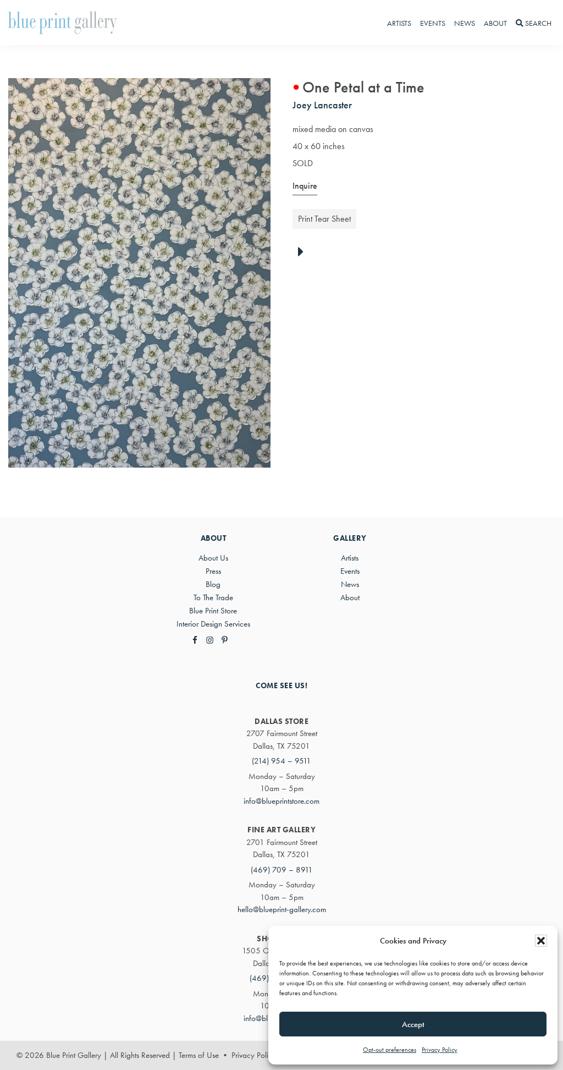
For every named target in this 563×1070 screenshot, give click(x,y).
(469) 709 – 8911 (282, 869)
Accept (413, 1024)
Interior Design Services (213, 623)
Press (213, 571)
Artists (349, 557)
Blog (213, 584)
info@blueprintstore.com (281, 800)
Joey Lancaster (322, 104)
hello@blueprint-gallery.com (282, 909)
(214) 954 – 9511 (281, 760)
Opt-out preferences (389, 1049)
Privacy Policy (439, 1049)
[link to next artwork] (304, 252)
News (350, 584)
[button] (541, 940)
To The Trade (213, 597)
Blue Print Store (213, 610)
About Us (213, 557)
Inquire (304, 185)
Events (350, 571)
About (350, 597)
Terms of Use (199, 1055)
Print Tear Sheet (324, 218)
